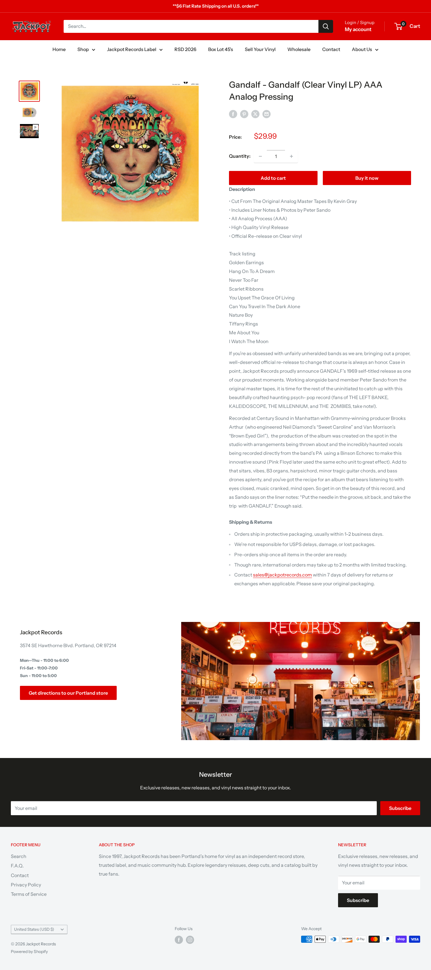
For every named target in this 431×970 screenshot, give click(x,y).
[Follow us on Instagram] (190, 940)
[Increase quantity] (291, 156)
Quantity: (239, 156)
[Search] (325, 26)
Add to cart (273, 178)
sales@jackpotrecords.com (282, 575)
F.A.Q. (17, 866)
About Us (362, 49)
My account (358, 29)
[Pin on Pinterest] (244, 113)
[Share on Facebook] (233, 113)
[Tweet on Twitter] (255, 113)
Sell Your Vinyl (260, 49)
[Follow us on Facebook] (179, 940)
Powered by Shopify (29, 951)
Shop (83, 49)
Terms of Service (29, 894)
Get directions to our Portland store (68, 693)
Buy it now (367, 178)
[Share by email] (266, 113)
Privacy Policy (26, 885)
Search (18, 856)
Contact (331, 49)
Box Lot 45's (220, 49)
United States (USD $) (34, 929)
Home (59, 49)
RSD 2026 (185, 49)
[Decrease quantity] (260, 156)
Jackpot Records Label (131, 49)
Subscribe (400, 808)
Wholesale (298, 49)
